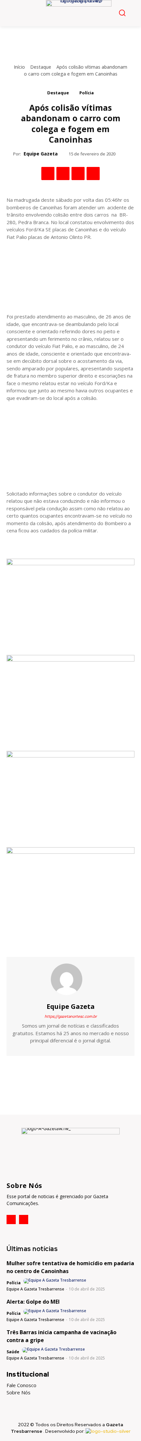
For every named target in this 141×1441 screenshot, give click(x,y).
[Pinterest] (78, 173)
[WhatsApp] (93, 173)
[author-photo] (55, 1281)
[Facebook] (47, 173)
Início (19, 67)
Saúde (13, 1352)
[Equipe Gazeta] (70, 979)
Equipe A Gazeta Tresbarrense (35, 1289)
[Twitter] (63, 173)
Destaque (40, 67)
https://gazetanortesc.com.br (71, 1016)
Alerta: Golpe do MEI (33, 1301)
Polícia (86, 93)
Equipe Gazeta (41, 154)
